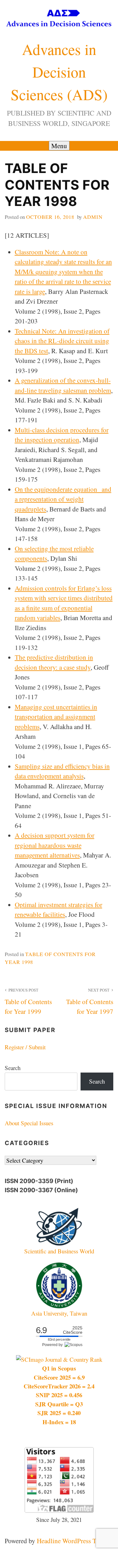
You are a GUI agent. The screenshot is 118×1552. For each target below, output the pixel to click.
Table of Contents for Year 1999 (28, 1001)
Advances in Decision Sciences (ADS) (59, 71)
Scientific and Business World (59, 1251)
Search (12, 1068)
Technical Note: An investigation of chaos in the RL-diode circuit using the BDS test (62, 341)
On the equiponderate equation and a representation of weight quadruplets (63, 499)
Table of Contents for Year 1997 (89, 1001)
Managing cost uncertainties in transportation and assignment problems (56, 716)
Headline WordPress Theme (74, 1540)
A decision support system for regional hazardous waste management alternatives (54, 845)
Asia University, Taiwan (59, 1313)
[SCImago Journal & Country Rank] (59, 1359)
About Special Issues (29, 1123)
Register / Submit (25, 1047)
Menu (59, 145)
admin (93, 216)
